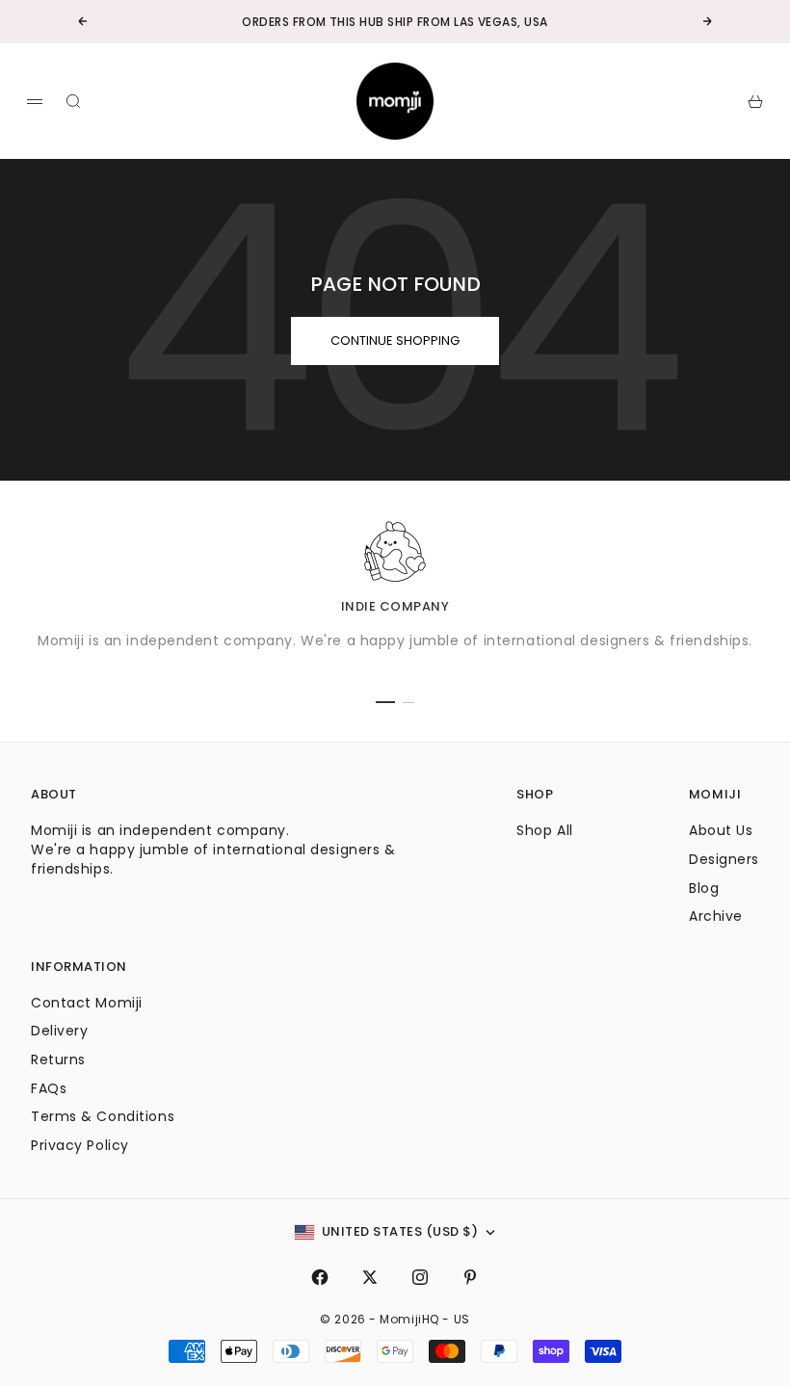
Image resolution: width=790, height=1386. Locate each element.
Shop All (544, 830)
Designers (724, 859)
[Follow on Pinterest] (470, 1277)
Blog (704, 888)
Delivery (59, 1030)
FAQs (48, 1088)
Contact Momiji (87, 1002)
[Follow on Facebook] (319, 1277)
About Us (720, 830)
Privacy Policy (80, 1145)
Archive (716, 916)
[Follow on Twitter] (370, 1277)
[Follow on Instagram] (420, 1277)
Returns (58, 1059)
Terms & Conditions (102, 1116)
